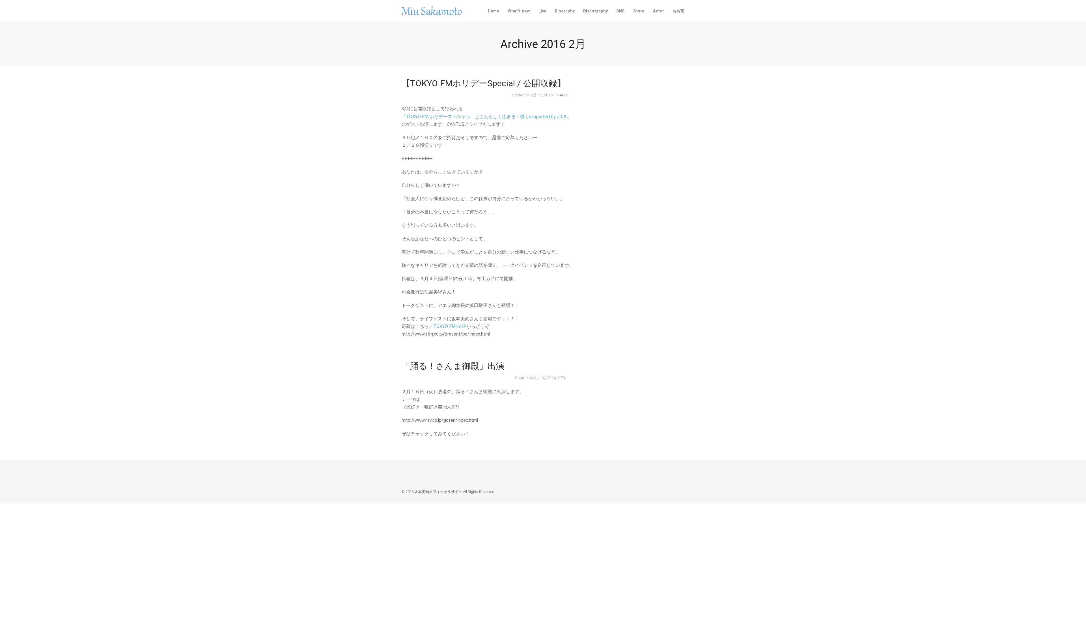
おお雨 (678, 11)
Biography (565, 11)
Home (493, 11)
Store (639, 11)
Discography (595, 11)
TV (563, 377)
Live (542, 11)
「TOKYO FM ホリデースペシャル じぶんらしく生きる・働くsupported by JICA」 (486, 116)
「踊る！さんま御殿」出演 (453, 366)
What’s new (519, 11)
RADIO (562, 95)
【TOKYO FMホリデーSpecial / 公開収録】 (484, 83)
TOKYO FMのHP (449, 326)
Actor (658, 11)
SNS (620, 11)
